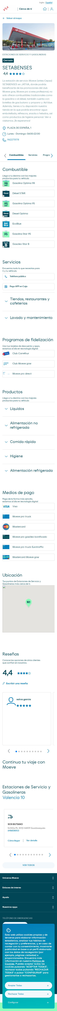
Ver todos (28, 865)
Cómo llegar (14, 841)
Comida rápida (23, 442)
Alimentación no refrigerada (24, 425)
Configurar (13, 1002)
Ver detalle (31, 841)
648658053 (13, 831)
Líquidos (17, 409)
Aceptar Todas (15, 985)
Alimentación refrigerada (31, 470)
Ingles (41, 2)
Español (49, 2)
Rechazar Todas (16, 994)
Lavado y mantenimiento (31, 318)
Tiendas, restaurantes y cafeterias (30, 301)
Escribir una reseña (17, 683)
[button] (28, 604)
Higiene (16, 456)
